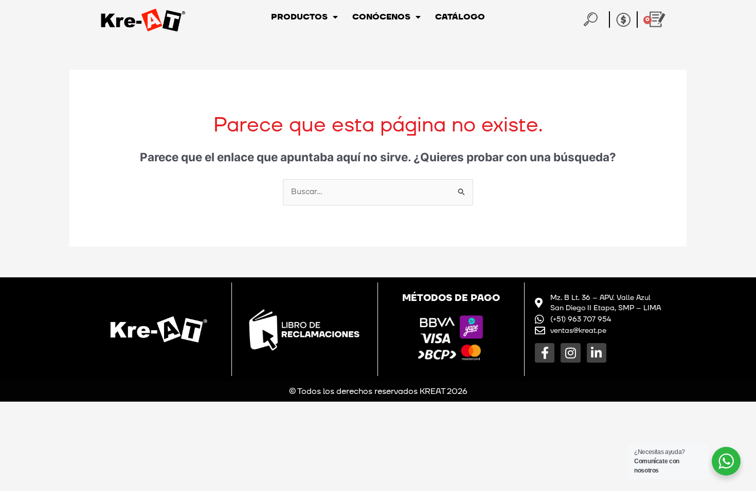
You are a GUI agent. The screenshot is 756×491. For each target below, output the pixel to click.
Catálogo (460, 17)
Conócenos (381, 17)
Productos (299, 17)
